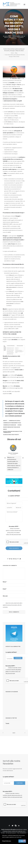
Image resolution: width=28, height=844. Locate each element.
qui (17, 377)
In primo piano (20, 36)
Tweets (7, 723)
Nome (5, 582)
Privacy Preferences (6, 841)
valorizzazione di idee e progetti (11, 434)
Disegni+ (19, 424)
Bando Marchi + (12, 37)
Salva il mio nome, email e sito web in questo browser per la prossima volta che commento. (12, 605)
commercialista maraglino (9, 424)
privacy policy (10, 532)
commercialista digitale (14, 420)
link (10, 393)
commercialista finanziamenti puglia (12, 422)
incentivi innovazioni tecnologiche (11, 427)
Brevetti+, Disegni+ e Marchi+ (14, 84)
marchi (5, 429)
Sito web (5, 596)
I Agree (22, 841)
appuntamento (14, 408)
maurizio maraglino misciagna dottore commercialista (12, 432)
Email (5, 589)
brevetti (5, 420)
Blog (15, 36)
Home (12, 53)
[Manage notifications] (24, 840)
